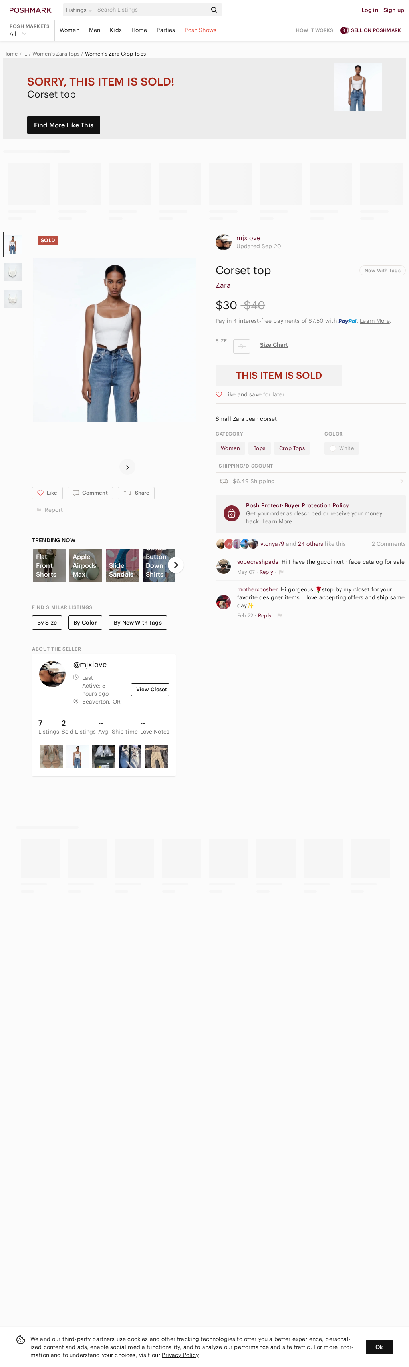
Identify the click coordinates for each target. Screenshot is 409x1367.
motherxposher (257, 589)
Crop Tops (292, 448)
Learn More (375, 320)
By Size (47, 622)
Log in (370, 10)
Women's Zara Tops (56, 54)
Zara (223, 285)
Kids (116, 30)
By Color (85, 622)
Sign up (393, 10)
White (346, 448)
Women (69, 30)
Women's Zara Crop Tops (115, 54)
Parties (166, 30)
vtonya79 (273, 543)
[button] (80, 10)
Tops (260, 448)
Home (139, 30)
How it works (315, 30)
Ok (379, 1347)
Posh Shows (200, 30)
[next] (127, 467)
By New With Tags (137, 622)
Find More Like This (63, 125)
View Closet (151, 689)
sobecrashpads (257, 561)
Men (94, 30)
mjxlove (248, 238)
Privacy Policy (180, 1355)
